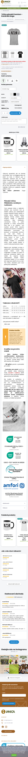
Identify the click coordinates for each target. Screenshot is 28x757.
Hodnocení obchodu (14, 594)
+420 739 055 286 (8, 723)
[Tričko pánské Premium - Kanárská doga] (3, 81)
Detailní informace (6, 71)
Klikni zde (7, 324)
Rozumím (14, 755)
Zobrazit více (14, 642)
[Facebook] (2, 726)
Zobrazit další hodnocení (14, 584)
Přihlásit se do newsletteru (8, 703)
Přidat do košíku (14, 113)
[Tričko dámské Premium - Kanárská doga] (8, 81)
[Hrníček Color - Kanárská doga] (17, 81)
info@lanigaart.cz (5, 64)
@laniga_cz (14, 651)
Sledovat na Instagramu (15, 677)
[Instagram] (6, 726)
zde (23, 752)
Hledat (25, 5)
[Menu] (20, 6)
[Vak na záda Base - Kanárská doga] (12, 81)
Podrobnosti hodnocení (19, 19)
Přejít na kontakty (8, 731)
